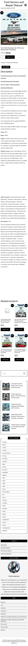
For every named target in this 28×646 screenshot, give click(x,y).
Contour (4, 450)
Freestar (4, 500)
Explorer (4, 475)
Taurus (4, 517)
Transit (4, 525)
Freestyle (4, 503)
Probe (3, 511)
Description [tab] (6, 67)
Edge (3, 464)
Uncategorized (6, 528)
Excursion (4, 469)
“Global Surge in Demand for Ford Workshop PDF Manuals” (18, 426)
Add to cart (10, 57)
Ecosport (4, 461)
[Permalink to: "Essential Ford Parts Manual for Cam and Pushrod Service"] (6, 386)
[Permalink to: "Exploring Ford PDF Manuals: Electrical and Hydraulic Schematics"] (6, 417)
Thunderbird (5, 519)
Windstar (4, 530)
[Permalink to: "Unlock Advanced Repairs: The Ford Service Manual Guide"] (6, 396)
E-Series (4, 456)
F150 (3, 478)
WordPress (14, 643)
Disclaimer (3, 614)
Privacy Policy (4, 627)
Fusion (4, 505)
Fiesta (3, 489)
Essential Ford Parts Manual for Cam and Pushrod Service (17, 385)
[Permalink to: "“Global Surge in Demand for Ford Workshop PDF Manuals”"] (6, 427)
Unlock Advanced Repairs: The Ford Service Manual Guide (18, 395)
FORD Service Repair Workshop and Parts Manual (14, 617)
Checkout (3, 608)
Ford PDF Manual (5, 548)
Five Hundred (5, 492)
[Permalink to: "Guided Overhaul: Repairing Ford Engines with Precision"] (6, 407)
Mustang (8, 62)
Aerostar (4, 442)
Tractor (4, 522)
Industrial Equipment (6, 553)
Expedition (5, 472)
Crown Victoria (6, 453)
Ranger (4, 514)
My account (4, 624)
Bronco (4, 444)
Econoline (4, 458)
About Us (3, 602)
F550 (3, 486)
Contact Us (3, 611)
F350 (3, 483)
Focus (3, 497)
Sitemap (3, 630)
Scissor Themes (11, 641)
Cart (2, 605)
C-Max (4, 447)
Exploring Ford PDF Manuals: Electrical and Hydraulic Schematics (17, 416)
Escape (4, 467)
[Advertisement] (14, 181)
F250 (3, 480)
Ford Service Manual (6, 551)
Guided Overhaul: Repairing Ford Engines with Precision (17, 406)
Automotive (4, 545)
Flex (3, 494)
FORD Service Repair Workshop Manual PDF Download (12, 620)
